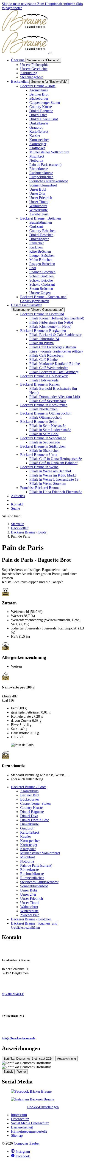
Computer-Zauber (27, 1143)
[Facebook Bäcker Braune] (31, 1091)
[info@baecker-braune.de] (43, 1027)
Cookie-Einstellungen (43, 1107)
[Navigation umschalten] (50, 53)
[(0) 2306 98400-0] (43, 983)
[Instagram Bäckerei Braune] (32, 1099)
